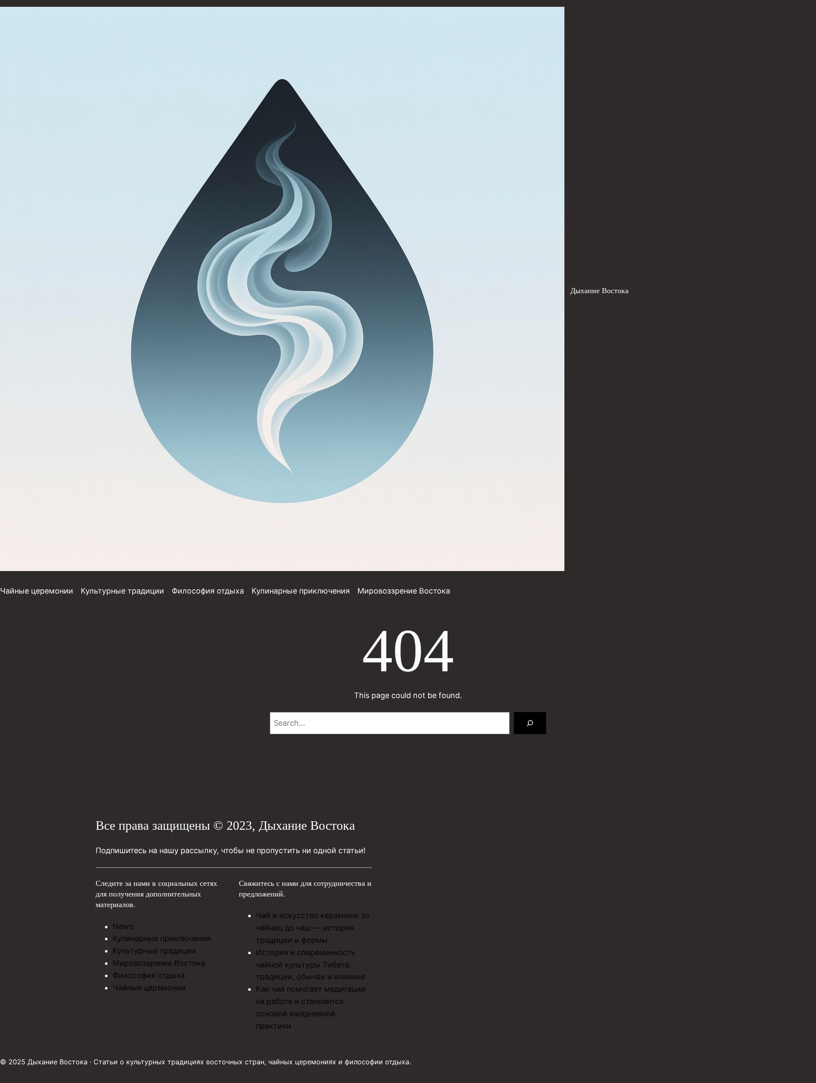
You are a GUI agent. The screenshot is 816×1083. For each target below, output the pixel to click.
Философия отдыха (149, 975)
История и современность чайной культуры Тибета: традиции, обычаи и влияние (310, 964)
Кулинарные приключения (162, 938)
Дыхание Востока (599, 290)
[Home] (282, 291)
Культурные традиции (154, 950)
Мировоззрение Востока (159, 963)
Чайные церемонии (149, 987)
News (123, 926)
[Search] (530, 723)
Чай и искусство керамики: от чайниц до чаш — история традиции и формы (313, 927)
